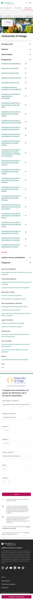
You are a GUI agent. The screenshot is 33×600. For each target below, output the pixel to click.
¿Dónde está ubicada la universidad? (12, 323)
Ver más (4, 252)
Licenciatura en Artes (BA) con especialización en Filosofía (10, 232)
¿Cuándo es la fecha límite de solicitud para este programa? (16, 283)
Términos (28, 526)
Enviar (16, 494)
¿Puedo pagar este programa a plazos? (13, 299)
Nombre (5, 426)
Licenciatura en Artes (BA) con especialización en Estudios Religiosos (10, 198)
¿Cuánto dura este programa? (10, 310)
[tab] (18, 8)
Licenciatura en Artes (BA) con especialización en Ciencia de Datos (10, 105)
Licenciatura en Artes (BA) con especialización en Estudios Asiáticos (10, 143)
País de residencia (8, 452)
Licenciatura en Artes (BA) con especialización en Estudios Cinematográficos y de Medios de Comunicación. (10, 153)
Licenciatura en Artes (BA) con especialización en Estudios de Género (10, 215)
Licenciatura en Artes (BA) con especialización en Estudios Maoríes (10, 189)
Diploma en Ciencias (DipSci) (10, 73)
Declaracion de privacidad (9, 528)
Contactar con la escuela (16, 597)
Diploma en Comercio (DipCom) (11, 78)
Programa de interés (9, 414)
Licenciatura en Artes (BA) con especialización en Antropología (10, 96)
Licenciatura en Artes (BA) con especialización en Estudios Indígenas (10, 180)
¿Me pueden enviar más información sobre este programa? (16, 273)
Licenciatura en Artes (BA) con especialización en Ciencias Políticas (10, 114)
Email (4, 465)
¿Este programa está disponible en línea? (14, 307)
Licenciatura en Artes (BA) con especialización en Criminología (11, 121)
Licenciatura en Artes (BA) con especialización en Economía (10, 128)
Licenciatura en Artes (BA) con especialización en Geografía (10, 239)
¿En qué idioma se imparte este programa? (14, 359)
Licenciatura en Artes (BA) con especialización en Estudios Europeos (10, 163)
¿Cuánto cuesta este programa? (11, 295)
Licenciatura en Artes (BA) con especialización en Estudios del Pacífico (11, 224)
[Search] (26, 2)
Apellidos (5, 439)
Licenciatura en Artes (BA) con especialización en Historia (10, 246)
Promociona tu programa (8, 584)
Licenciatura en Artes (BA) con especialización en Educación (10, 135)
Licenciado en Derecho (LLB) (10, 82)
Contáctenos (4, 587)
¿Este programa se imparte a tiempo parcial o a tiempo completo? (16, 314)
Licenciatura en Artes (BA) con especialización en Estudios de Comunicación (10, 207)
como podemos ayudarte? (10, 401)
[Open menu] (30, 2)
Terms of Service (11, 534)
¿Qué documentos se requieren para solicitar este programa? (15, 345)
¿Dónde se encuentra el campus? (11, 327)
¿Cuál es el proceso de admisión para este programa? (14, 351)
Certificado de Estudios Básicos (11, 63)
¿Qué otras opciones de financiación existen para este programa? (15, 335)
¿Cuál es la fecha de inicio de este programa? (15, 288)
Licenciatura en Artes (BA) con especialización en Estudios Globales (10, 171)
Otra (2, 367)
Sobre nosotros (5, 581)
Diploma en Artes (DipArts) (9, 68)
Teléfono (5, 478)
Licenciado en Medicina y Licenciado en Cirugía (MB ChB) (11, 88)
